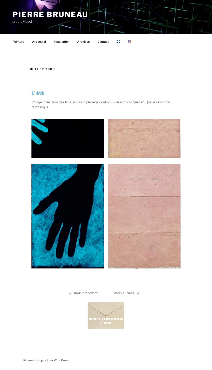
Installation (61, 41)
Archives (83, 41)
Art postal (39, 41)
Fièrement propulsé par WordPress (46, 360)
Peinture (18, 41)
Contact (103, 41)
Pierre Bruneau (50, 14)
